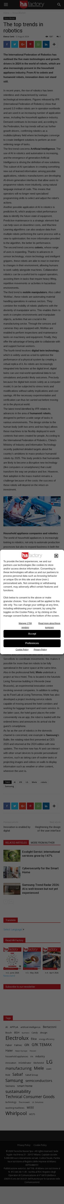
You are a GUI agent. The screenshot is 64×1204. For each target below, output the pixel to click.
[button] (56, 556)
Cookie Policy (22, 649)
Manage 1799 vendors (25, 625)
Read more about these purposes (49, 625)
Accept (32, 633)
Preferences (32, 643)
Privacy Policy (40, 649)
